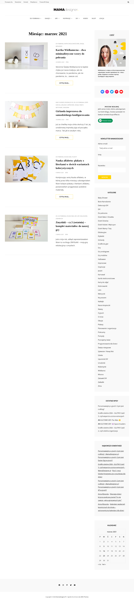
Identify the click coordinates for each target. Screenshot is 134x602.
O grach (101, 313)
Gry (56, 18)
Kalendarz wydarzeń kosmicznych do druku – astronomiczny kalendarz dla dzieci (111, 507)
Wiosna (100, 374)
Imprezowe (70, 105)
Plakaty (74, 157)
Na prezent (102, 298)
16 (104, 551)
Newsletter (18, 2)
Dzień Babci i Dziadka (106, 217)
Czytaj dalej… (66, 83)
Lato (99, 290)
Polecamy (101, 332)
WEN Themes (84, 597)
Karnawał (101, 275)
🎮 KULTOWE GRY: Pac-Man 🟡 (109, 420)
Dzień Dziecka (103, 221)
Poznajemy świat (104, 340)
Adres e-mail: (103, 144)
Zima (100, 386)
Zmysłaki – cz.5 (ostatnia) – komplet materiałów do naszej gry (72, 226)
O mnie (100, 317)
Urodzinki (66, 107)
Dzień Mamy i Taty (104, 228)
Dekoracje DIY (69, 102)
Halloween (102, 259)
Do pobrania (35, 18)
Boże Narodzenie (104, 202)
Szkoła (100, 355)
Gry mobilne (102, 255)
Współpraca (33, 2)
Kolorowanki (102, 286)
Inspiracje (67, 18)
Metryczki (101, 294)
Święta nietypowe (104, 348)
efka (67, 62)
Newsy (85, 18)
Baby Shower (60, 102)
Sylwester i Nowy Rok (105, 351)
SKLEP (94, 18)
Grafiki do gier (103, 244)
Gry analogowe (82, 216)
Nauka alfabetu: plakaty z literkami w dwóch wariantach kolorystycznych (72, 164)
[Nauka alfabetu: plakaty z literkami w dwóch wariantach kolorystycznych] (26, 169)
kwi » (104, 564)
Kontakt (26, 2)
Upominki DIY (103, 359)
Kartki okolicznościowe (71, 44)
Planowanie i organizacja (107, 328)
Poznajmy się (8, 2)
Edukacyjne (67, 157)
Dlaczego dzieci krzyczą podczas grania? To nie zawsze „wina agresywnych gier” (110, 497)
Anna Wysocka (103, 494)
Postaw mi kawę (44, 2)
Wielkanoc (59, 46)
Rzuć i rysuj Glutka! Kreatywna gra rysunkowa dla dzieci (111, 474)
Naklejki (101, 301)
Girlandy (64, 105)
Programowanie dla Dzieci (107, 344)
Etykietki (101, 236)
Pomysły (101, 336)
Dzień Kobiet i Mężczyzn (107, 225)
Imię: (100, 155)
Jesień (100, 271)
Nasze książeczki (104, 305)
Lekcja (101, 18)
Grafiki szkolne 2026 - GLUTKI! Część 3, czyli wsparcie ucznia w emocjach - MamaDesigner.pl (111, 467)
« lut (99, 564)
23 (104, 556)
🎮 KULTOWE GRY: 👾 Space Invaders (111, 424)
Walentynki (102, 367)
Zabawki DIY (59, 218)
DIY (77, 18)
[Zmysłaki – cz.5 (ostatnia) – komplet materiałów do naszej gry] (26, 228)
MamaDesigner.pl (61, 597)
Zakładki (101, 382)
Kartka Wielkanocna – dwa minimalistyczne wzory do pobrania (71, 54)
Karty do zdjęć (103, 282)
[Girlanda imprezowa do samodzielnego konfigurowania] (26, 114)
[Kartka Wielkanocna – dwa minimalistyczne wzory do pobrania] (26, 55)
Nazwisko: (101, 165)
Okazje (47, 18)
